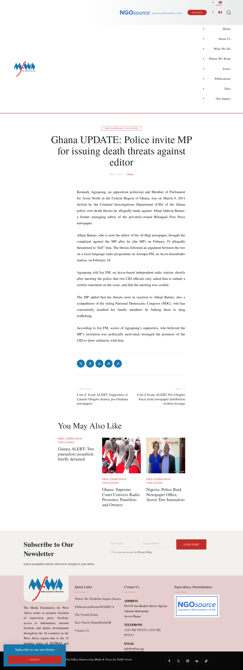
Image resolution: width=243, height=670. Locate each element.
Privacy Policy (145, 552)
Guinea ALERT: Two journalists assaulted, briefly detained (76, 454)
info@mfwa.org (134, 649)
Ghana (130, 174)
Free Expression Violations (121, 128)
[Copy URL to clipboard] (118, 364)
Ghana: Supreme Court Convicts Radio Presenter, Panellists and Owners (121, 497)
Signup (34, 659)
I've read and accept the (132, 552)
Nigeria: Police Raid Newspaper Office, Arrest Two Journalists (165, 494)
